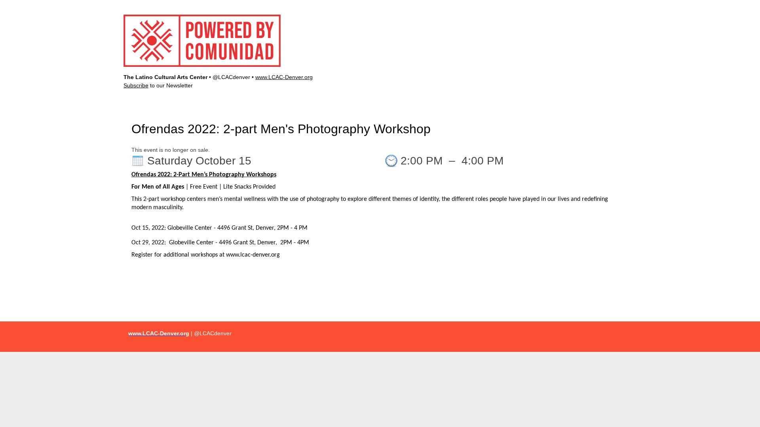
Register (593, 6)
